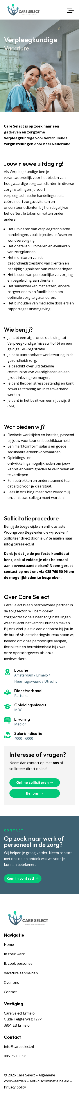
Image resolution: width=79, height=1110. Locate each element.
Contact (10, 991)
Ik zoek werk (14, 954)
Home (9, 944)
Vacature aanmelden (21, 973)
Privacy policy (15, 1087)
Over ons (11, 982)
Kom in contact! (20, 878)
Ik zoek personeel (18, 963)
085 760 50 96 (56, 571)
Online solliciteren (32, 782)
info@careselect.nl (19, 544)
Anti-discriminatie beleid (49, 1081)
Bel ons (32, 793)
